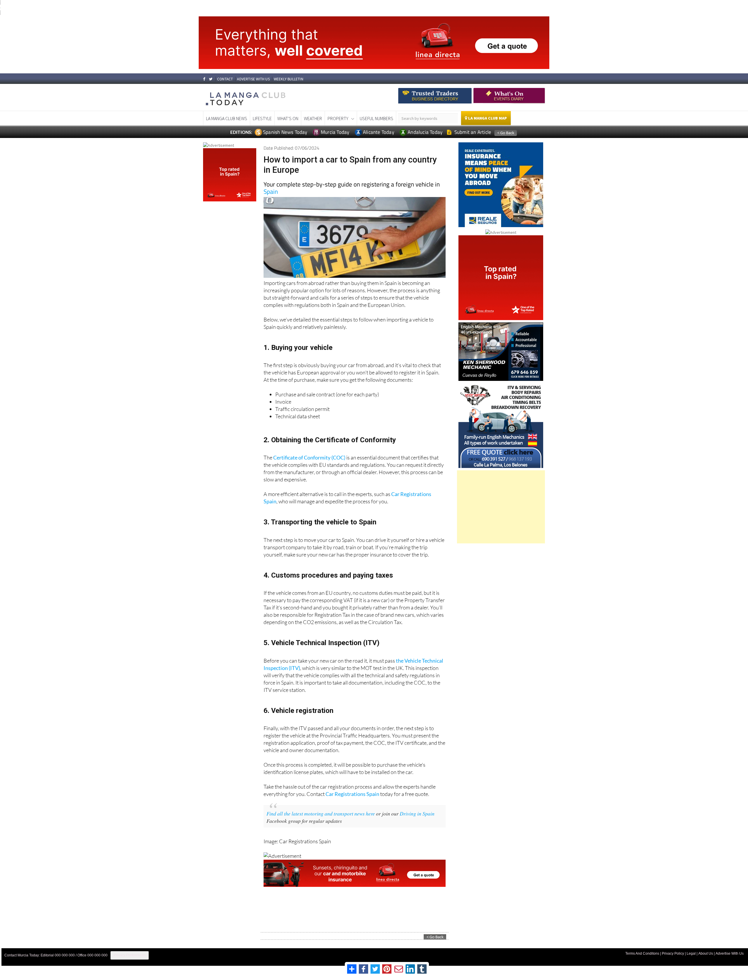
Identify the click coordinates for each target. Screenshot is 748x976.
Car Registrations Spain (352, 794)
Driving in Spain (417, 813)
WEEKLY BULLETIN (288, 79)
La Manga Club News (226, 118)
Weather (313, 118)
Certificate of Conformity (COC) (309, 457)
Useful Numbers (376, 118)
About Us (705, 953)
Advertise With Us (730, 953)
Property (338, 118)
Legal (691, 953)
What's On (287, 118)
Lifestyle (262, 118)
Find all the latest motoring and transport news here (320, 813)
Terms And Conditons (642, 953)
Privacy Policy (673, 953)
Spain (271, 191)
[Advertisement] (501, 506)
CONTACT (225, 79)
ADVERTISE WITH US (253, 79)
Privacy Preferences (130, 955)
